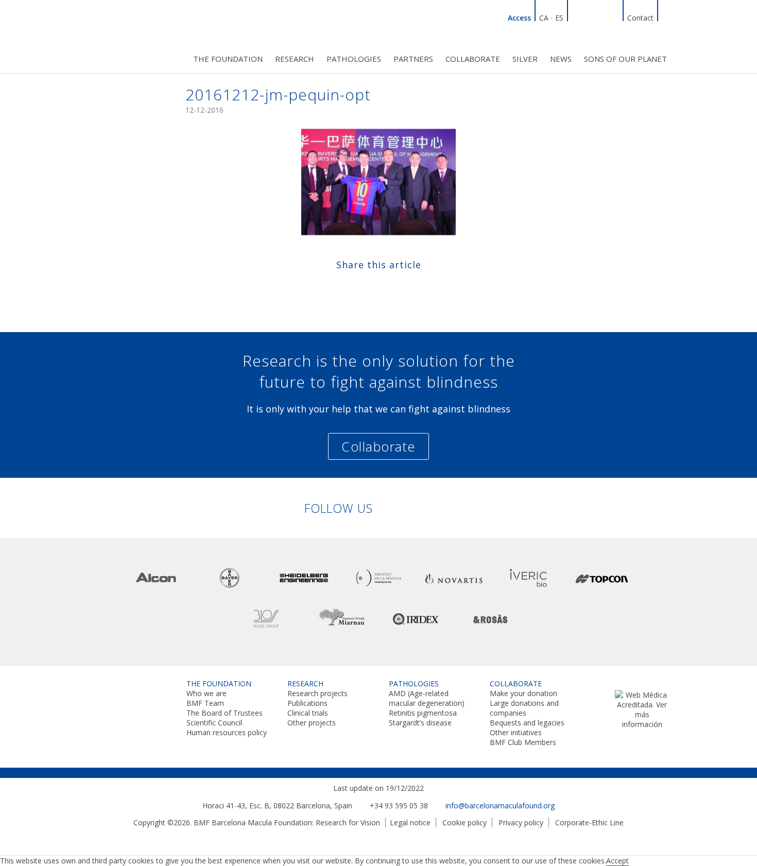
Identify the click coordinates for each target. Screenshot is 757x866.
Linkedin (577, 16)
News (561, 59)
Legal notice (410, 822)
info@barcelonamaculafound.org (500, 805)
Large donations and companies (524, 708)
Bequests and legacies (527, 723)
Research (294, 59)
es (559, 18)
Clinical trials (307, 713)
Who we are (206, 693)
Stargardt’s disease (420, 723)
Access (519, 18)
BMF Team (205, 703)
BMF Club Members (523, 742)
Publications (307, 703)
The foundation (228, 59)
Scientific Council (214, 723)
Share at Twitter (368, 288)
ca (543, 18)
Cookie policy (464, 822)
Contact (640, 18)
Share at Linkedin (389, 288)
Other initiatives (516, 732)
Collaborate (472, 59)
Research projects (317, 693)
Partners (413, 59)
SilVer (525, 59)
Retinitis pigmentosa (423, 713)
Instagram (614, 16)
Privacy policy (520, 822)
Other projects (311, 723)
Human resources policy (226, 732)
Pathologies (353, 59)
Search (667, 16)
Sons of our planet (625, 59)
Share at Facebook (348, 288)
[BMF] (131, 35)
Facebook (589, 16)
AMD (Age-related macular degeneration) (426, 698)
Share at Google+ (409, 288)
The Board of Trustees (224, 713)
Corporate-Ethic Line (589, 822)
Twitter (601, 16)
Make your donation (523, 693)
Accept (617, 860)
